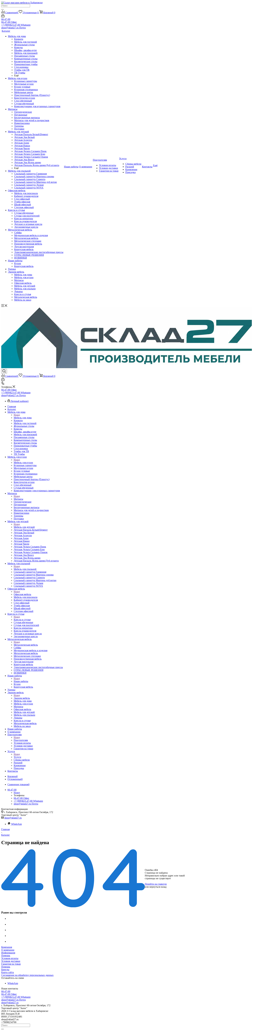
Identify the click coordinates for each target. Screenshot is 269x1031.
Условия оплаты (9, 958)
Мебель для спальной (25, 569)
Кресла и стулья (22, 619)
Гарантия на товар (11, 964)
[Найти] (2, 9)
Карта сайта (7, 972)
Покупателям (21, 740)
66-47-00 (5, 19)
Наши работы (21, 681)
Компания (6, 947)
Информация (8, 952)
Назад (17, 415)
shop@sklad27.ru (13, 817)
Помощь (5, 955)
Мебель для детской (24, 527)
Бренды (5, 969)
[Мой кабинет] (3, 16)
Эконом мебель (22, 698)
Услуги (17, 757)
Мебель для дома (23, 417)
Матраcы (18, 499)
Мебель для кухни (23, 462)
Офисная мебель (22, 594)
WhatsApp (16, 824)
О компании (7, 950)
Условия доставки (10, 961)
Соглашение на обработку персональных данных (27, 975)
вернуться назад (157, 886)
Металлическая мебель (26, 644)
